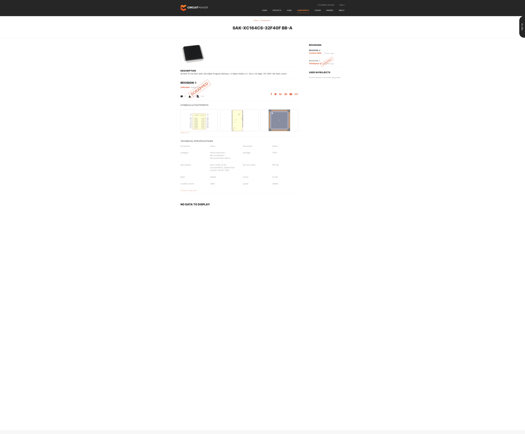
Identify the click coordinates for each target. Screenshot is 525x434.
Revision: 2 (314, 50)
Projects (277, 10)
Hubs (289, 10)
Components (303, 10)
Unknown (185, 87)
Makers (329, 10)
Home (264, 10)
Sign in (342, 5)
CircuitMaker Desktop (326, 5)
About (342, 10)
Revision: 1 (314, 60)
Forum (318, 10)
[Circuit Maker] (194, 7)
